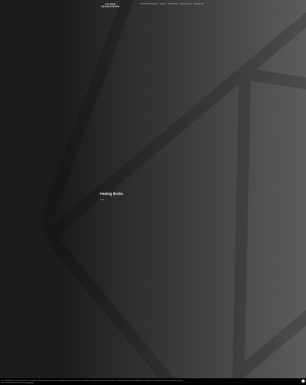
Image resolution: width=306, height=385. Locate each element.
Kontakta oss (199, 3)
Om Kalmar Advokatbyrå (149, 3)
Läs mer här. (30, 382)
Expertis (163, 3)
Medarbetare (173, 3)
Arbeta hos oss (185, 3)
